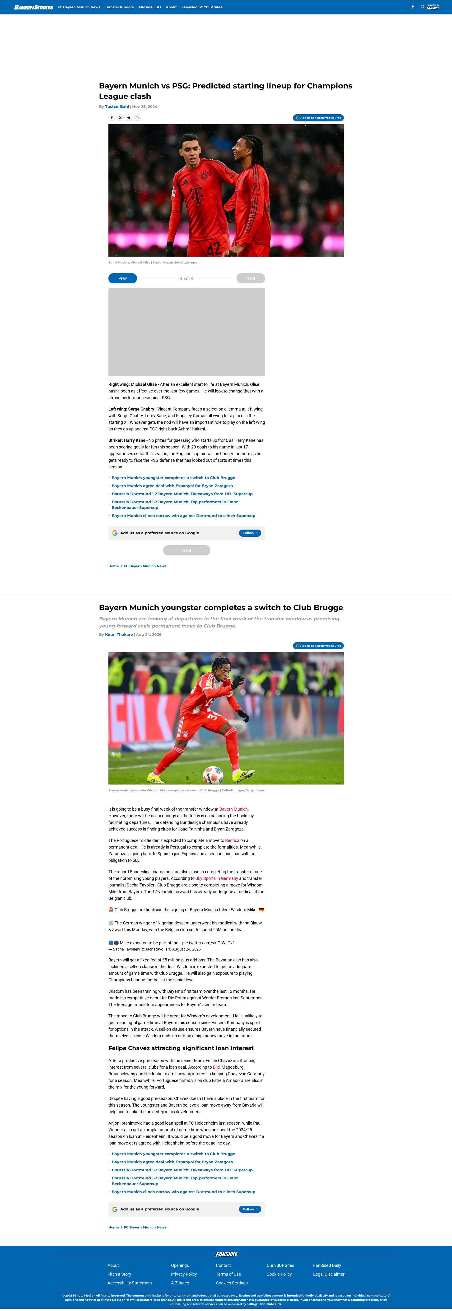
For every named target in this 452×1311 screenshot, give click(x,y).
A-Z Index (180, 1282)
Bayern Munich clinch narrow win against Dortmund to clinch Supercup (183, 515)
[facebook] (413, 7)
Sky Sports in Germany (217, 878)
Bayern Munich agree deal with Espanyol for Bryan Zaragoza (172, 486)
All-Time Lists (149, 7)
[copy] (137, 117)
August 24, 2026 (186, 949)
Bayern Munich (233, 809)
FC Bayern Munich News (79, 7)
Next (250, 278)
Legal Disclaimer (329, 1274)
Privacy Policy (184, 1274)
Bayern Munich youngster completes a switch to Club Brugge (173, 477)
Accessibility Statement (129, 1282)
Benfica (232, 840)
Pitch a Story (119, 1274)
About (171, 7)
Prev (122, 278)
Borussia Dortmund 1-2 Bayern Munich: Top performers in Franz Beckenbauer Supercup (175, 505)
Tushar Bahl (117, 106)
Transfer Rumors (119, 7)
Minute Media (83, 1295)
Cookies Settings (232, 1282)
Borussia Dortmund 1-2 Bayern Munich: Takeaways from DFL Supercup (182, 494)
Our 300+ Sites (280, 1265)
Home (113, 566)
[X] (422, 7)
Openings (180, 1265)
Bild (216, 1067)
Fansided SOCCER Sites (202, 7)
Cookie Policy (279, 1274)
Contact (223, 1265)
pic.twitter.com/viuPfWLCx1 (208, 942)
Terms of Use (228, 1274)
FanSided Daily (327, 1265)
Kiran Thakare (119, 634)
